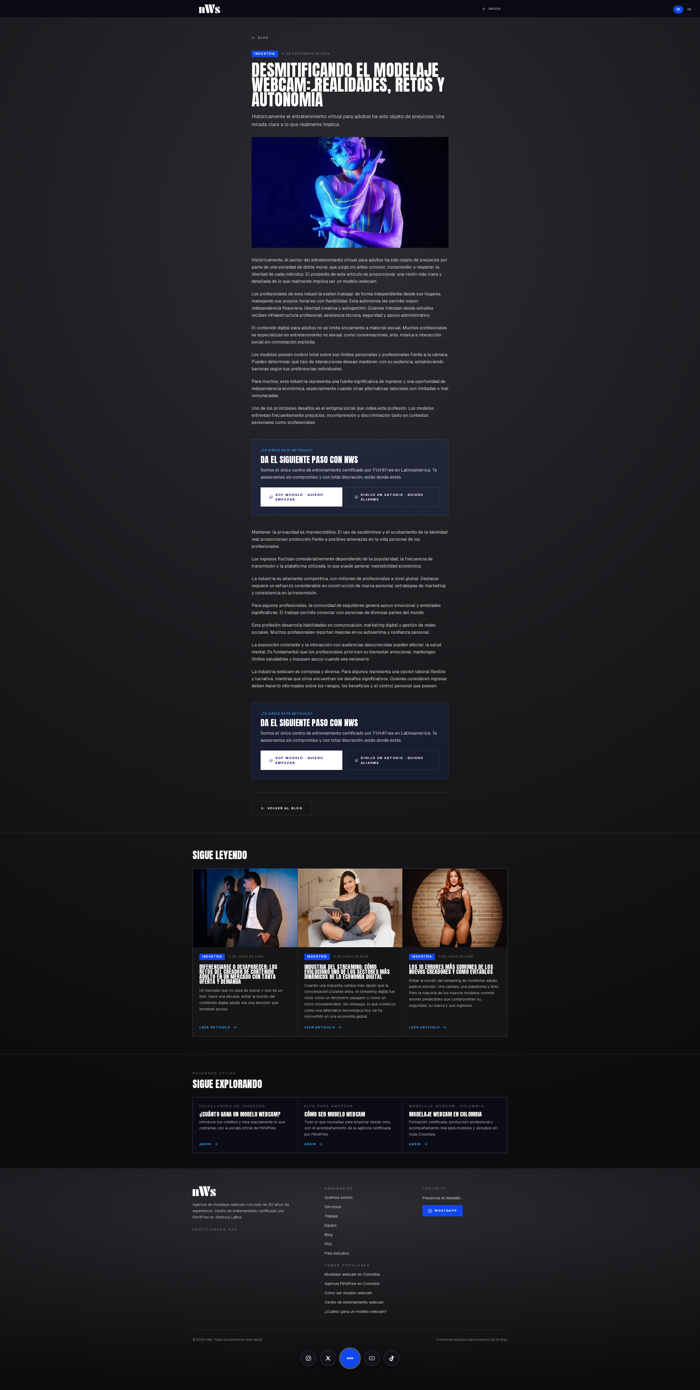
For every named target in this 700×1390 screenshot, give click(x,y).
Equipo (331, 1225)
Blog (263, 38)
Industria (264, 54)
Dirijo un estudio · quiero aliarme (392, 497)
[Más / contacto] (350, 1358)
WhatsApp (445, 1210)
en (689, 9)
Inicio (495, 9)
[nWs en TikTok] (391, 1358)
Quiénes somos (339, 1197)
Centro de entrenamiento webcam (354, 1302)
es (678, 9)
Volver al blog (285, 808)
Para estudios (337, 1253)
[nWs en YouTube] (372, 1358)
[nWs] (209, 8)
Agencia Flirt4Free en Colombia (352, 1283)
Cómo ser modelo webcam (348, 1292)
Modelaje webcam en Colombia (352, 1274)
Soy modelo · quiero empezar (299, 497)
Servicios (333, 1206)
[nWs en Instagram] (308, 1358)
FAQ (328, 1243)
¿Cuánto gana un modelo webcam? (356, 1311)
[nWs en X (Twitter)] (328, 1358)
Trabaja (331, 1216)
